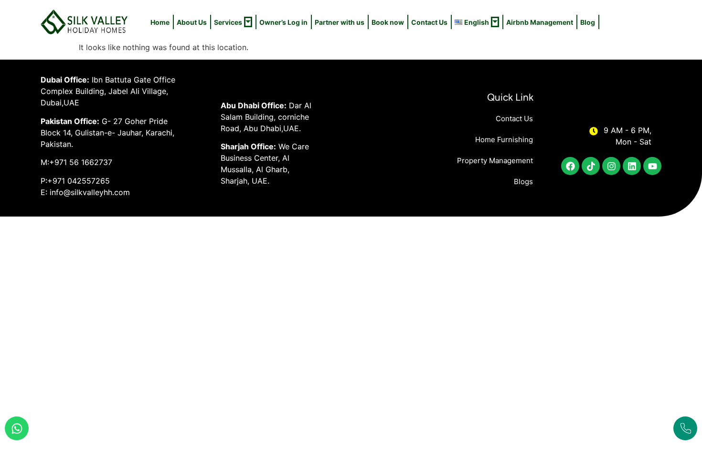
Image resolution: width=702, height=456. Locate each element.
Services (228, 22)
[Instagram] (611, 166)
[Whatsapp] (17, 428)
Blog (587, 22)
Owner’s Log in (283, 22)
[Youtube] (652, 166)
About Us (192, 22)
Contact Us (429, 22)
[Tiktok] (591, 166)
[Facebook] (570, 166)
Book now (388, 22)
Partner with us (339, 22)
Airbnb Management (539, 22)
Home (160, 22)
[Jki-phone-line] (685, 428)
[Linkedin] (632, 166)
